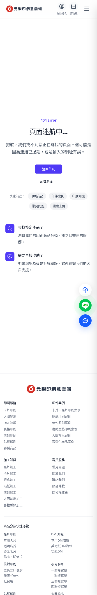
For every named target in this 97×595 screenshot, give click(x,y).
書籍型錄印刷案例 (64, 429)
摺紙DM (57, 551)
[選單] (87, 9)
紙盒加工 (10, 479)
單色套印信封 (13, 570)
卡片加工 (10, 473)
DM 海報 (10, 423)
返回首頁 (48, 169)
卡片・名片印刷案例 (66, 410)
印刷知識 (78, 196)
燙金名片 (10, 551)
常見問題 (38, 206)
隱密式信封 (11, 576)
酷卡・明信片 (13, 557)
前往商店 (48, 181)
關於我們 (58, 473)
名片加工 (10, 467)
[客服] (85, 320)
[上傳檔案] (85, 290)
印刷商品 (37, 196)
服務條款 (58, 486)
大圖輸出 (10, 416)
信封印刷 (10, 435)
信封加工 (10, 492)
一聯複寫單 (59, 570)
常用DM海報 (60, 540)
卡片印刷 (10, 410)
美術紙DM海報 (61, 546)
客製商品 (10, 448)
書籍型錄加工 (13, 505)
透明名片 (10, 546)
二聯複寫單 (59, 576)
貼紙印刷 (10, 442)
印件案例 (57, 196)
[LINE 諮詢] (85, 305)
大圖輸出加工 (13, 498)
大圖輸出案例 (61, 435)
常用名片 (10, 540)
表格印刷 (10, 429)
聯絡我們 (58, 479)
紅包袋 (8, 581)
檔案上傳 (59, 206)
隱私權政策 (60, 492)
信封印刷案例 (61, 423)
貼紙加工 (10, 486)
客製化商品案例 (63, 442)
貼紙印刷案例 (61, 416)
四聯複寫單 (59, 586)
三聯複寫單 (59, 581)
